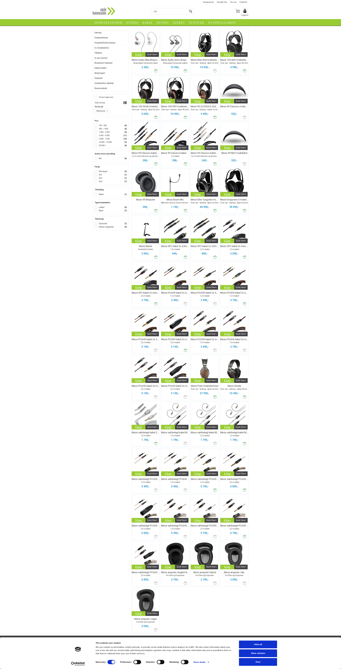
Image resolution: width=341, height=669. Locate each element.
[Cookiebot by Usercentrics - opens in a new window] (78, 664)
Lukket (101, 207)
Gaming (97, 32)
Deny (258, 662)
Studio (163, 22)
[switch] (137, 662)
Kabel (148, 22)
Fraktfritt (243, 2)
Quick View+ (152, 54)
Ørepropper (99, 73)
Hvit (100, 178)
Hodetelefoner (108, 22)
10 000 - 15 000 (105, 142)
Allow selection (258, 653)
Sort (100, 181)
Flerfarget (102, 171)
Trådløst (98, 53)
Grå (100, 175)
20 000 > (102, 145)
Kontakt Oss (222, 2)
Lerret (179, 22)
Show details (199, 662)
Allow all (258, 644)
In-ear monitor (100, 58)
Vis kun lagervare (105, 97)
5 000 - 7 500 (104, 139)
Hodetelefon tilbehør (104, 83)
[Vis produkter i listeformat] (125, 102)
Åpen (100, 211)
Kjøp (138, 54)
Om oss (233, 2)
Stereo (132, 22)
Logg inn (244, 15)
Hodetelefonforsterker (104, 43)
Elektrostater (100, 68)
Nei (100, 158)
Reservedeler (100, 88)
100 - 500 (102, 125)
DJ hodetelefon (101, 48)
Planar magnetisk (106, 227)
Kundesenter (208, 2)
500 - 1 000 (103, 129)
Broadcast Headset (103, 63)
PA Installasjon (222, 22)
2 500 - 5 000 (104, 135)
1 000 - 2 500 (104, 132)
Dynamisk (102, 223)
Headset (98, 78)
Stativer (196, 22)
